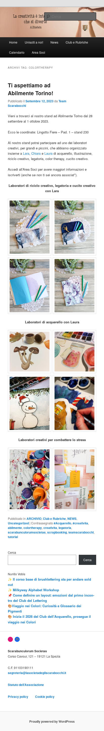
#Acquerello (62, 523)
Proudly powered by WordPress (52, 721)
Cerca (12, 552)
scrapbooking (57, 532)
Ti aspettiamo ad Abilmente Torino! (30, 89)
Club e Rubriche (77, 42)
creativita (50, 527)
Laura (48, 153)
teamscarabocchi (81, 532)
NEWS (71, 518)
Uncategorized (18, 523)
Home (13, 42)
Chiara (36, 153)
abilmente (15, 527)
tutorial (13, 537)
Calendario (16, 52)
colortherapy (32, 527)
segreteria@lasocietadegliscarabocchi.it (37, 672)
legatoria (65, 527)
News (54, 42)
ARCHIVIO (34, 518)
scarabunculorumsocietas (27, 532)
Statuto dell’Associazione (26, 684)
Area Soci (38, 52)
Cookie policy (45, 696)
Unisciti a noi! (34, 42)
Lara (26, 153)
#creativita (80, 523)
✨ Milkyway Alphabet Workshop (33, 589)
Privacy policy (18, 696)
